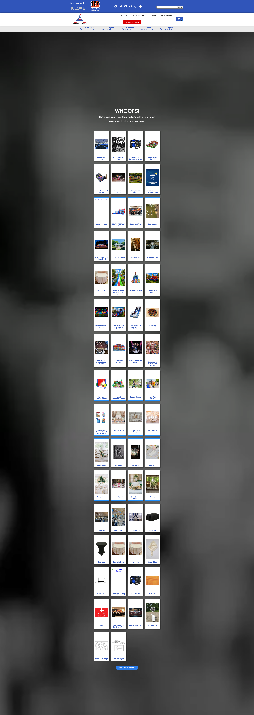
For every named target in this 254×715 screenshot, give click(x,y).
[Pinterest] (140, 6)
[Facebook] (115, 6)
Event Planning (126, 15)
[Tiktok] (135, 6)
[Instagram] (130, 6)
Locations (152, 15)
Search (180, 7)
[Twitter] (120, 6)
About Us (140, 15)
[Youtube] (125, 6)
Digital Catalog (166, 15)
